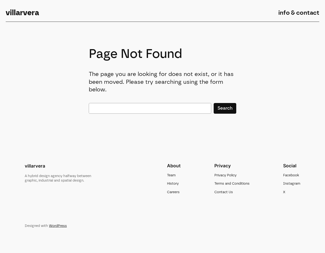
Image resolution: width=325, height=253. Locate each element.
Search (224, 108)
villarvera (22, 12)
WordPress (58, 226)
